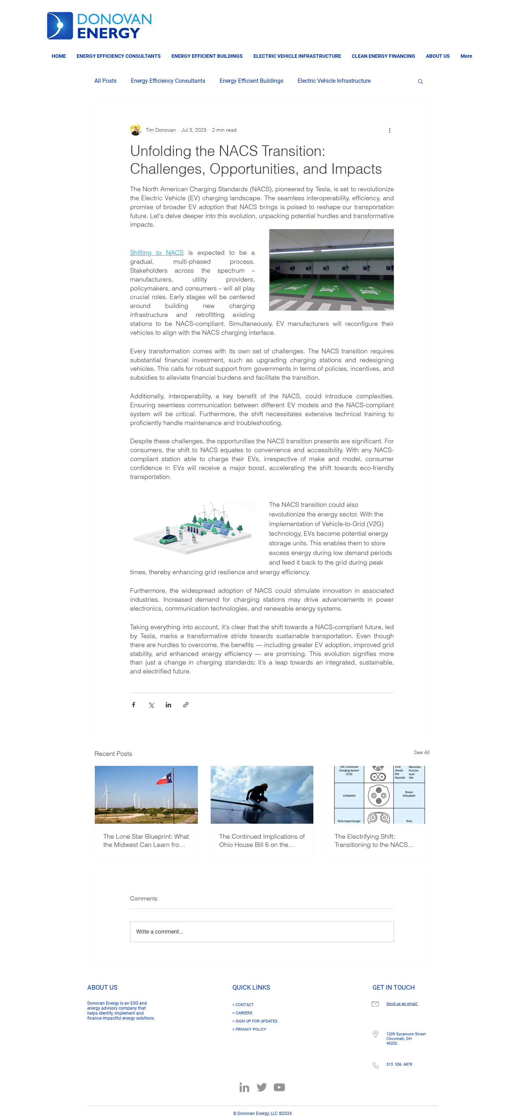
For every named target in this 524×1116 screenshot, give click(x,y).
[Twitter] (262, 1087)
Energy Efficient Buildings (251, 80)
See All (422, 752)
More (391, 80)
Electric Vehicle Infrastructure (334, 80)
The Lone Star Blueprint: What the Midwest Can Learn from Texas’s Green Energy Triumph (146, 840)
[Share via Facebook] (133, 704)
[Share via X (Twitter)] (151, 704)
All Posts (105, 80)
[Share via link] (186, 704)
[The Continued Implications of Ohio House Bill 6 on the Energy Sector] (262, 795)
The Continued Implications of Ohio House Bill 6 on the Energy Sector (262, 840)
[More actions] (389, 130)
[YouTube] (279, 1087)
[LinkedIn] (244, 1087)
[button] (420, 81)
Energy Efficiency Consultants (168, 80)
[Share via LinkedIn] (168, 704)
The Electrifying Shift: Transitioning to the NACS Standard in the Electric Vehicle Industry (371, 840)
